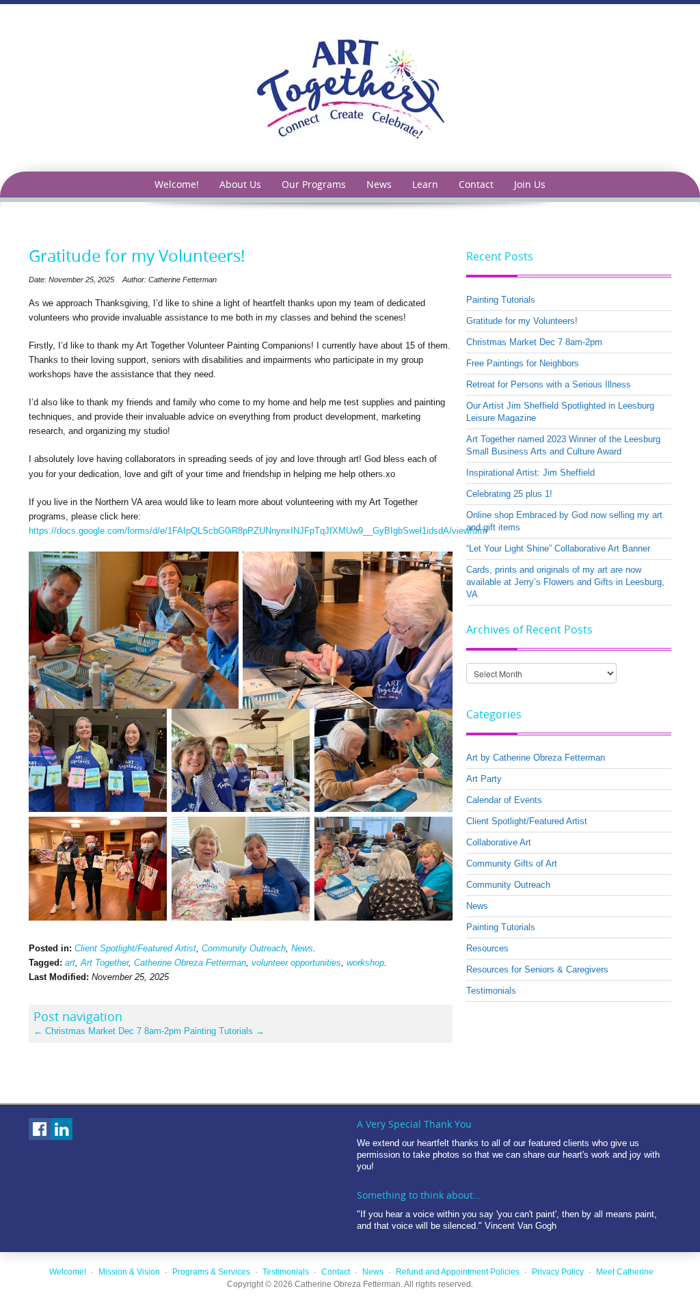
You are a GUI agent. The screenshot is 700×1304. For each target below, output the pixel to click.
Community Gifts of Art (511, 863)
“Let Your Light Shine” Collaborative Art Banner (558, 548)
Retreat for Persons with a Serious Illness (548, 384)
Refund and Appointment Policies (458, 1272)
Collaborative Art (498, 842)
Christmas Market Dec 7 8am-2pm (107, 1031)
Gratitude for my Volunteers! (522, 321)
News (379, 184)
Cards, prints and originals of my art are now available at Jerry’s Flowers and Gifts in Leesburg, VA (565, 582)
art (70, 962)
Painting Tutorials (224, 1031)
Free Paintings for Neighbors (522, 363)
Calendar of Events (504, 800)
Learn (425, 184)
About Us (240, 184)
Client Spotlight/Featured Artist (135, 948)
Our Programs (314, 184)
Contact (476, 184)
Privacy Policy (558, 1272)
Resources (487, 948)
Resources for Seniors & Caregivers (537, 969)
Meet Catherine (625, 1272)
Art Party (484, 779)
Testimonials (491, 991)
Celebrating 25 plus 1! (509, 494)
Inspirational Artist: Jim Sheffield (530, 472)
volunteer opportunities (296, 962)
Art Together (105, 962)
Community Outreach (244, 948)
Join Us (530, 184)
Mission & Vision (129, 1272)
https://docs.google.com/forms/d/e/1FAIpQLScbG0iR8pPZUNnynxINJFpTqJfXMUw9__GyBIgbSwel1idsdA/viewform (258, 531)
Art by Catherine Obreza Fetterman (535, 757)
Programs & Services (211, 1272)
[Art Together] (350, 87)
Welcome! (176, 184)
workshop (365, 962)
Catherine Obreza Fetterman (190, 962)
